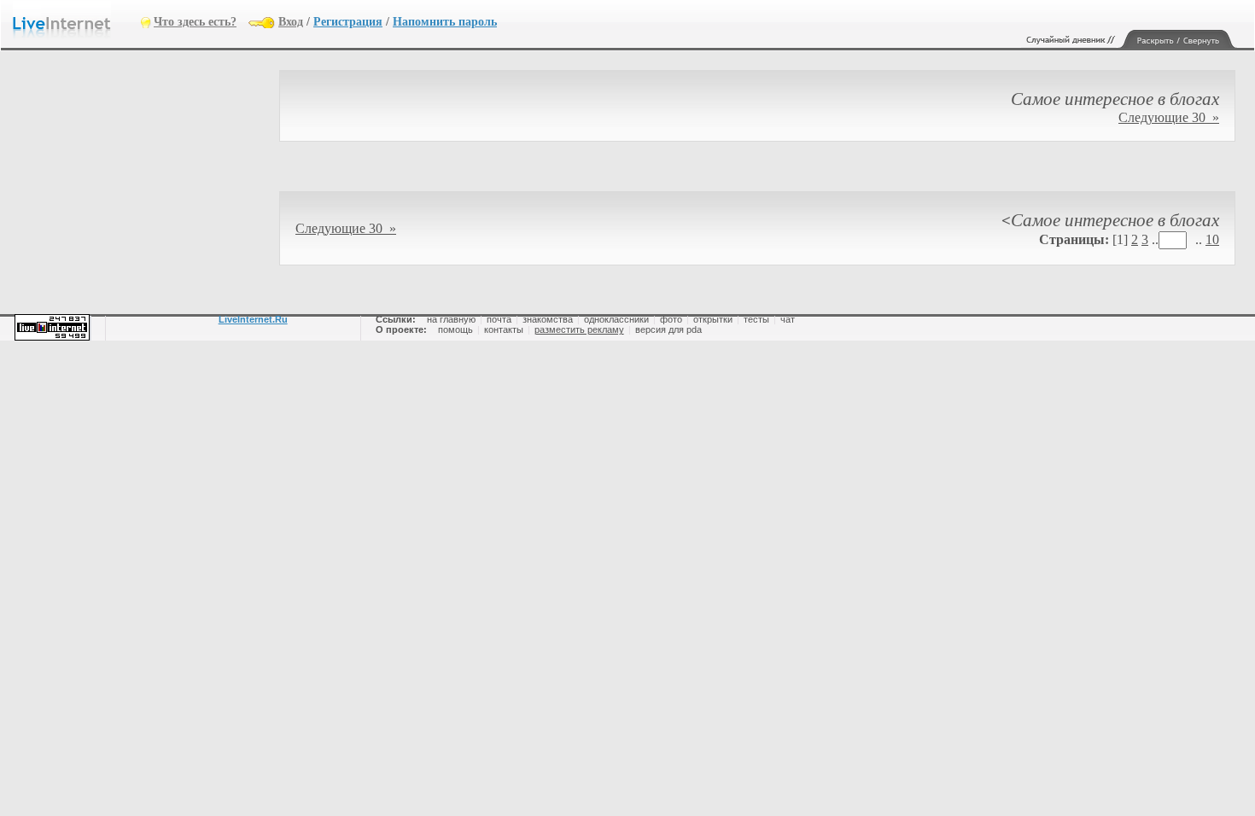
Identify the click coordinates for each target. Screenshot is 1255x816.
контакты (503, 329)
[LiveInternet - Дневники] (77, 21)
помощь (455, 329)
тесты (756, 319)
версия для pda (668, 329)
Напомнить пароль (445, 21)
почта (499, 319)
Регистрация (347, 21)
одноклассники (616, 319)
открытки (713, 319)
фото (671, 319)
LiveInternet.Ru (253, 319)
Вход (290, 21)
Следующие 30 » (1168, 117)
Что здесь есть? (195, 21)
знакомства (547, 319)
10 (1212, 239)
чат (787, 319)
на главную (451, 319)
